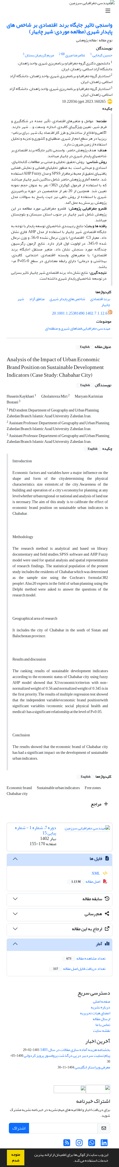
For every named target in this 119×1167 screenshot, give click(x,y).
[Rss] (67, 1144)
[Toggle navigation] (61, 11)
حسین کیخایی (102, 55)
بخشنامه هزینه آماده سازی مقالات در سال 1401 (75, 1049)
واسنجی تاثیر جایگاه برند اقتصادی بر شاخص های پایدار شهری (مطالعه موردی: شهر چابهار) (59, 28)
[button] (72, 1161)
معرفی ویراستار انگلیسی (92, 1067)
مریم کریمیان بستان (39, 55)
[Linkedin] (104, 1144)
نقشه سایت (101, 1030)
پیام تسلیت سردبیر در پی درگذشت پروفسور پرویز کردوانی (67, 1055)
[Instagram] (79, 1144)
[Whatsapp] (92, 1144)
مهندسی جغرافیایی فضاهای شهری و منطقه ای (77, 328)
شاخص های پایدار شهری (67, 299)
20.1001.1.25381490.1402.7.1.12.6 (79, 313)
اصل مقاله (86, 881)
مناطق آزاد (37, 299)
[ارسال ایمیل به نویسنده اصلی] (63, 54)
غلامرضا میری (75, 55)
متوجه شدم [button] (15, 1157)
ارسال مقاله (101, 1019)
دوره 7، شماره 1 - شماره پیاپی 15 (35, 830)
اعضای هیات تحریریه (95, 1013)
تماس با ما (102, 1024)
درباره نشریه (100, 1007)
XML (96, 873)
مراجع (96, 804)
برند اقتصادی (100, 299)
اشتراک (18, 1128)
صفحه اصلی (101, 1001)
